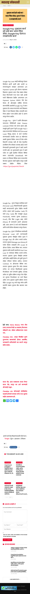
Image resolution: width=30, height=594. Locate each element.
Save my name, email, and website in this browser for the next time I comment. (15, 535)
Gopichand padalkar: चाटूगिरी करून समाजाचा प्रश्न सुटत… (18, 556)
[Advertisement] (15, 64)
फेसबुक (7, 438)
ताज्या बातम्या (10, 25)
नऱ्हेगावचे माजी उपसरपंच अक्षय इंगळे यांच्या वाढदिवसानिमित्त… (19, 571)
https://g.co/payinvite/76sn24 (14, 166)
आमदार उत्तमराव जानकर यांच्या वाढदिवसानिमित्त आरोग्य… (19, 548)
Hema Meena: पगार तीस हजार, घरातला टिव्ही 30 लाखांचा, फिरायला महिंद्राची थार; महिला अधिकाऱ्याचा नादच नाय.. (15, 329)
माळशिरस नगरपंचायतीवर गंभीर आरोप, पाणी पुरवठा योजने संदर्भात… (18, 564)
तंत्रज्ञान (4, 25)
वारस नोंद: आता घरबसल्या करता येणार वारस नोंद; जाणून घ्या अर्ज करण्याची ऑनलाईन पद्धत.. (15, 385)
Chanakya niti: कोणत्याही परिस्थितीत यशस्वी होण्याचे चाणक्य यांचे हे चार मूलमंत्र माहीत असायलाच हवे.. (15, 394)
